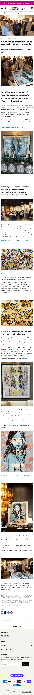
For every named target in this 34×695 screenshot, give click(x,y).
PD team (29, 550)
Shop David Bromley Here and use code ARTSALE (15, 240)
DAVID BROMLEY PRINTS (25, 598)
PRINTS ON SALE (17, 605)
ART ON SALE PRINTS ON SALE (13, 595)
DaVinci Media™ (27, 692)
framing (24, 358)
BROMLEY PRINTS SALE (15, 596)
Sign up (25, 664)
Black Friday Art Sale (15, 351)
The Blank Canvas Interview (14, 277)
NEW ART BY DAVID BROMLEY (24, 603)
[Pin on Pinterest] (11, 612)
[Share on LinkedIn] (8, 612)
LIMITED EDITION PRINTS (8, 603)
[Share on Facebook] (2, 612)
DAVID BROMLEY (27, 596)
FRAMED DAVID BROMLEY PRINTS (10, 599)
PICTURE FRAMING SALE (8, 604)
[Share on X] (5, 612)
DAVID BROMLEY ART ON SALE (10, 598)
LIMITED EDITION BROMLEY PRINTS (20, 601)
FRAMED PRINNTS (21, 600)
